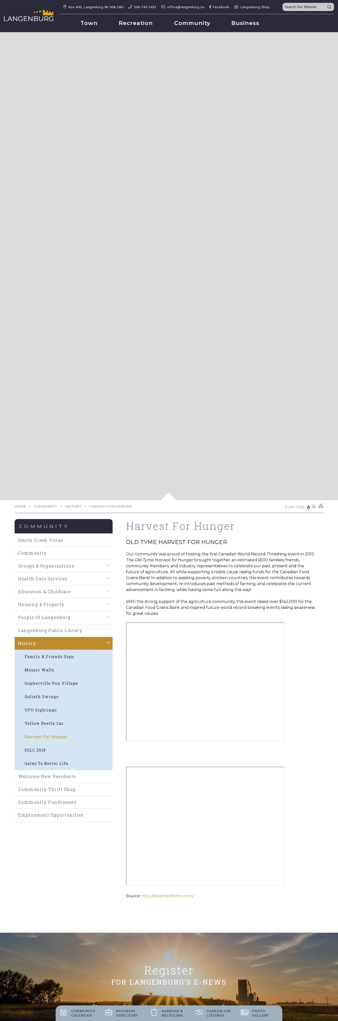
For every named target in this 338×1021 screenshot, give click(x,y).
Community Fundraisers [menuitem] (47, 802)
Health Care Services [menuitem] (42, 579)
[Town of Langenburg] (28, 15)
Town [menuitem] (89, 23)
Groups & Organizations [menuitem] (46, 566)
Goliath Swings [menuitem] (41, 696)
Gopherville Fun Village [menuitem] (51, 683)
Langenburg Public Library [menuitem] (50, 630)
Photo (260, 1013)
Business (127, 1013)
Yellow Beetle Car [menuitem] (44, 723)
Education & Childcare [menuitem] (44, 591)
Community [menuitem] (192, 23)
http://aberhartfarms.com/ (168, 896)
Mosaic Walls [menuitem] (39, 669)
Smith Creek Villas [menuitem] (40, 540)
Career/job (219, 1013)
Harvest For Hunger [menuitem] (46, 736)
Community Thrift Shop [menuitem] (47, 789)
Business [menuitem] (245, 23)
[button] (108, 565)
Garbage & (172, 1013)
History (73, 506)
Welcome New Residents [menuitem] (47, 776)
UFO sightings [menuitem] (40, 709)
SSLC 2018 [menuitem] (35, 750)
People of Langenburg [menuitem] (44, 617)
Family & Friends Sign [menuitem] (49, 656)
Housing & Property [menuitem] (41, 604)
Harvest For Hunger (110, 506)
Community (45, 506)
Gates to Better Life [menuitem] (46, 763)
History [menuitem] (27, 643)
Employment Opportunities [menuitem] (50, 815)
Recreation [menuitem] (136, 23)
